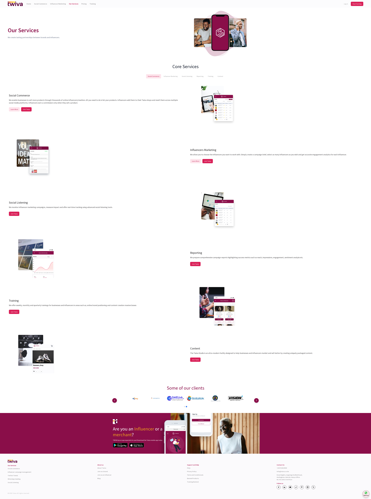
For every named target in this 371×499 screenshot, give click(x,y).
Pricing (84, 4)
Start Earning (357, 4)
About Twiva (101, 468)
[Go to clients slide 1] (184, 406)
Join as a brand (102, 471)
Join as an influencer (104, 475)
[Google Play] (120, 445)
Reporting (200, 76)
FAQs (188, 468)
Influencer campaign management (19, 472)
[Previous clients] (114, 400)
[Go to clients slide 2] (186, 406)
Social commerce (14, 468)
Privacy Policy (192, 471)
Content (220, 76)
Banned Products (193, 478)
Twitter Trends (13, 475)
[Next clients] (256, 400)
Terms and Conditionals (195, 475)
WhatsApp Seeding (14, 479)
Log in (346, 4)
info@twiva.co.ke (283, 471)
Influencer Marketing (58, 4)
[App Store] (136, 445)
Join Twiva (26, 109)
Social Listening (187, 76)
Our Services (73, 4)
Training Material (193, 482)
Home (29, 4)
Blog (98, 478)
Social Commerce (40, 4)
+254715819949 (282, 468)
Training (93, 4)
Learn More (14, 109)
